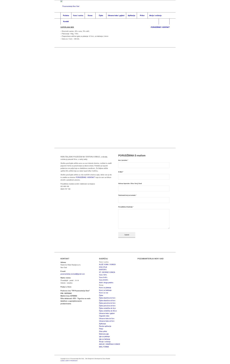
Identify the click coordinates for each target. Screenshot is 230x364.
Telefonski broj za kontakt (127, 195)
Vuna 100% (103, 275)
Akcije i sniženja (104, 341)
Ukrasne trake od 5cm (106, 321)
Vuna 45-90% (103, 280)
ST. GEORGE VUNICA (107, 272)
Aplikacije (102, 323)
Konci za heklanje (105, 290)
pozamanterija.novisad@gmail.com (72, 274)
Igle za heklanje (104, 339)
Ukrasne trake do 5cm (106, 318)
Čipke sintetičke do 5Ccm (108, 311)
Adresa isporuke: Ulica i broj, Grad (130, 183)
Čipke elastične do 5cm (107, 298)
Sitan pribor (103, 331)
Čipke (101, 295)
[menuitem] (65, 15)
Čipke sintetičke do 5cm (107, 308)
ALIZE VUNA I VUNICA (107, 264)
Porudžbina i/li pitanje (126, 207)
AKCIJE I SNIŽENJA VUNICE (109, 344)
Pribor (101, 329)
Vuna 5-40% (103, 277)
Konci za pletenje (105, 287)
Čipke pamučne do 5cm (107, 303)
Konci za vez (103, 293)
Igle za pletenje (104, 336)
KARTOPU (102, 269)
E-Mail (120, 172)
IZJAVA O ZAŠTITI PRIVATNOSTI (69, 360)
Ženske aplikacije (105, 326)
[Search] (164, 21)
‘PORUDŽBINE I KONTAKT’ (85, 177)
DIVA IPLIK (103, 267)
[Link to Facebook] (168, 6)
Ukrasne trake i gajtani (107, 313)
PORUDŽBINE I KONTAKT (160, 27)
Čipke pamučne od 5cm (107, 305)
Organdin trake (104, 316)
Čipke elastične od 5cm (107, 300)
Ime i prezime (123, 160)
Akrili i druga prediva (106, 282)
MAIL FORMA (104, 347)
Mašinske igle (104, 334)
